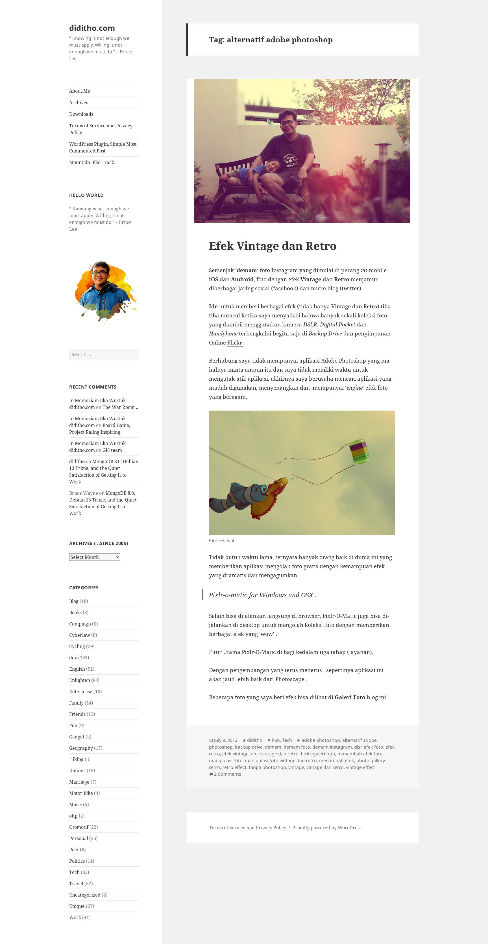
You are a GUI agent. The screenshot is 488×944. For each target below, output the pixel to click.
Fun (73, 725)
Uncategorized (85, 895)
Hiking (76, 759)
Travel (76, 883)
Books (75, 612)
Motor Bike (81, 793)
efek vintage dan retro (275, 754)
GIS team (112, 450)
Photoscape (290, 679)
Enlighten (79, 680)
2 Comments (227, 774)
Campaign (80, 624)
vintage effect (360, 767)
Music (75, 804)
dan (324, 279)
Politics (77, 861)
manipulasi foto (226, 760)
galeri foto (324, 754)
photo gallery (370, 760)
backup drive (249, 747)
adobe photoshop (321, 740)
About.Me (79, 91)
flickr (306, 754)
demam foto (297, 747)
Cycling (77, 646)
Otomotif (78, 827)
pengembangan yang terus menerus (276, 670)
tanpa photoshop (267, 767)
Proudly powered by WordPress (326, 828)
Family (76, 703)
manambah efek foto (360, 754)
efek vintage (235, 754)
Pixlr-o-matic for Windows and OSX (262, 594)
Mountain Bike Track (91, 162)
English (77, 669)
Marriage (79, 782)
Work (75, 917)
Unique (77, 906)
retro (214, 767)
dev (73, 658)
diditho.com (92, 28)
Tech (74, 872)
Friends (77, 714)
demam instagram (332, 747)
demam (273, 747)
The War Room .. (120, 407)
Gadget (76, 737)
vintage (296, 767)
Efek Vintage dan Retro (273, 245)
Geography (81, 748)
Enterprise (80, 691)
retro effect (234, 767)
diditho (77, 461)
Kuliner (77, 771)
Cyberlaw (79, 635)
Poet (74, 850)
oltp (73, 816)
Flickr (235, 342)
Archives (78, 102)
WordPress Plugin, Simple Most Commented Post (103, 147)
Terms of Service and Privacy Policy (100, 129)
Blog (74, 601)
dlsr (357, 747)
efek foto (373, 747)
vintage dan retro (325, 767)
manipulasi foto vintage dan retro (281, 760)
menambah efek (336, 760)
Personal (78, 838)
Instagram (285, 270)
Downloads (81, 114)
